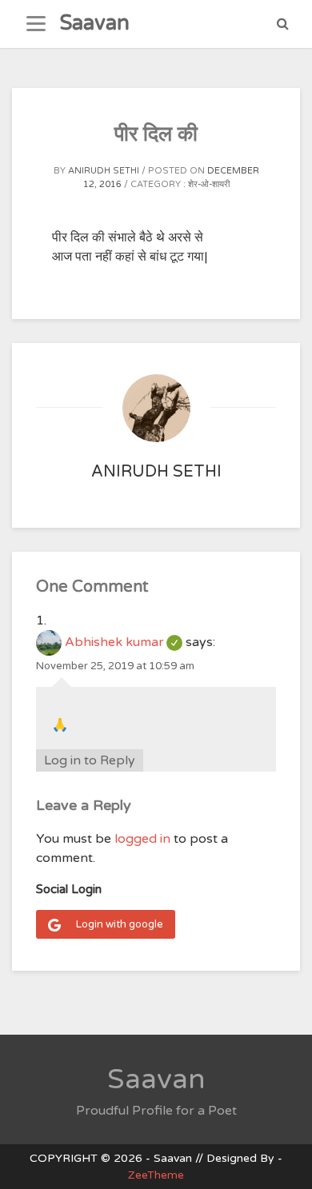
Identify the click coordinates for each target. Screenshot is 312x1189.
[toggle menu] (36, 24)
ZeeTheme (156, 1175)
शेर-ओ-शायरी (209, 184)
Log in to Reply (89, 760)
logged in (142, 839)
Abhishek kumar (123, 642)
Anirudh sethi (103, 171)
